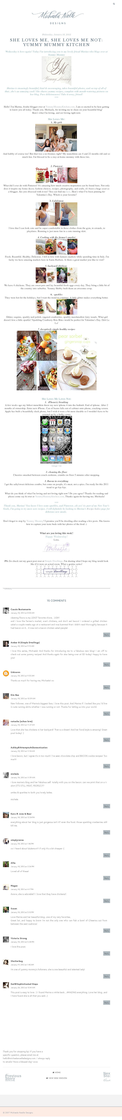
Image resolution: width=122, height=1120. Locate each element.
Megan (14, 885)
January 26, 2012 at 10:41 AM (23, 987)
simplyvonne (17, 840)
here (68, 191)
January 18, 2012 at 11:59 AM (23, 777)
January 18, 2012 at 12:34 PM (23, 817)
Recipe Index (94, 508)
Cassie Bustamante (21, 609)
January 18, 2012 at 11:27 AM (23, 725)
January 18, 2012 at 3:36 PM (22, 866)
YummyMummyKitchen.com (60, 106)
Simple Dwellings (54, 560)
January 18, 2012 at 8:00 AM (23, 613)
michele (15, 773)
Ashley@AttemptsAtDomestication (29, 747)
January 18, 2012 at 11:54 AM (23, 751)
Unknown (15, 672)
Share (8, 589)
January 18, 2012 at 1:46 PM (22, 844)
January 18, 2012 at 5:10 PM (22, 912)
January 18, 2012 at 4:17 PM (22, 889)
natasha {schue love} (21, 721)
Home (58, 1072)
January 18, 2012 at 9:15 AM (22, 646)
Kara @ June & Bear (21, 813)
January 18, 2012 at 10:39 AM (23, 698)
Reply (106, 635)
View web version (58, 1078)
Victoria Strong (19, 938)
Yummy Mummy (34, 520)
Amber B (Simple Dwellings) (25, 642)
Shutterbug (17, 961)
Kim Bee (15, 695)
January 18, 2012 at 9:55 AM (23, 676)
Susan (14, 908)
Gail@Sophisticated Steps (24, 984)
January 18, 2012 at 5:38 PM (22, 942)
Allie (13, 862)
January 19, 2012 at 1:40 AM (22, 964)
